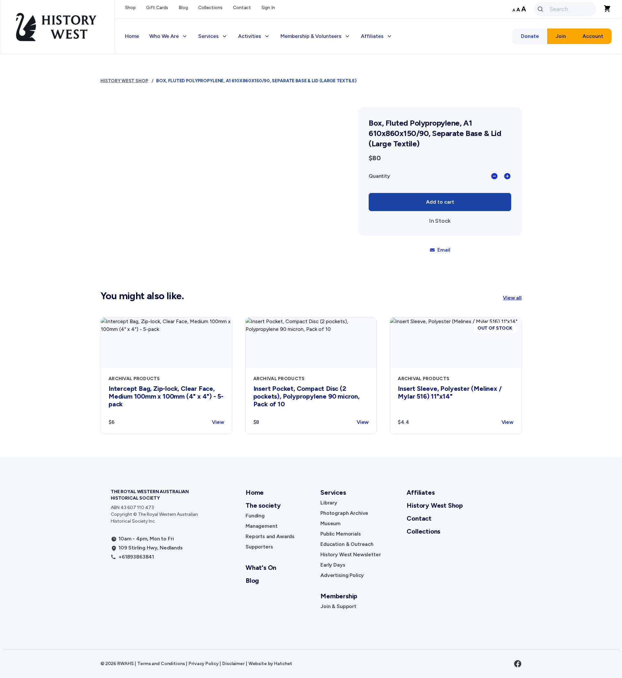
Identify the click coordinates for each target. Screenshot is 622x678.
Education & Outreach (230, 115)
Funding (255, 516)
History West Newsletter (233, 128)
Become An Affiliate (390, 63)
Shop (130, 7)
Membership (300, 63)
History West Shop (225, 167)
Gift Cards (157, 7)
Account (592, 36)
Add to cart (440, 202)
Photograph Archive (344, 513)
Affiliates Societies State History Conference (406, 158)
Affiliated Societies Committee (404, 141)
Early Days (332, 565)
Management (261, 526)
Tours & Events (261, 89)
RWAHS (125, 663)
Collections (210, 7)
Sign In (268, 7)
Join (561, 36)
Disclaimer (233, 663)
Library (328, 503)
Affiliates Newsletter (391, 89)
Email (443, 250)
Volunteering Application (316, 76)
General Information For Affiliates (407, 128)
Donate (530, 36)
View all (512, 298)
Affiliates (420, 492)
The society (263, 505)
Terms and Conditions (161, 663)
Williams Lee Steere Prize (273, 102)
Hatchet (283, 663)
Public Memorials (340, 534)
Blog (183, 7)
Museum (330, 523)
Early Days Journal (225, 141)
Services (333, 492)
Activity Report (384, 102)
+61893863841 (136, 557)
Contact (242, 7)
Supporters (259, 547)
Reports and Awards (270, 536)
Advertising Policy (225, 154)
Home (132, 36)
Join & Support (338, 606)
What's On (261, 567)
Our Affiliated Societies (395, 76)
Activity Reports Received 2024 (404, 115)
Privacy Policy (203, 663)
